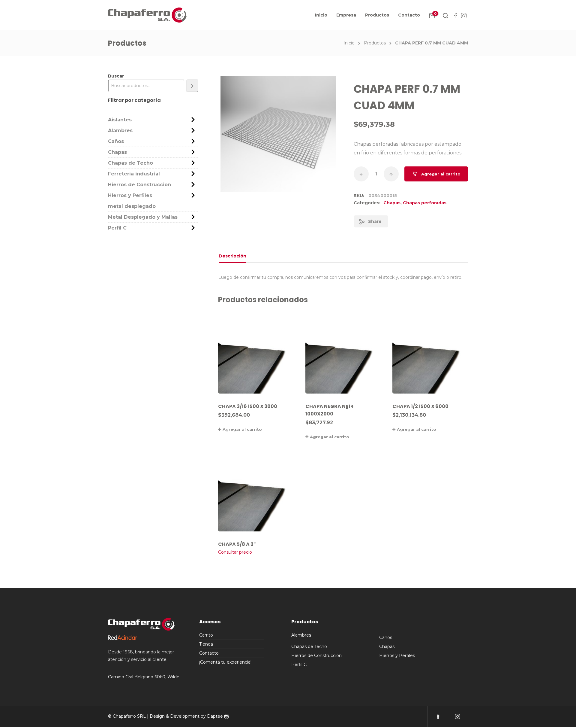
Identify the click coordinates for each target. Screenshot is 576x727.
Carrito (206, 635)
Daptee (215, 716)
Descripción (232, 256)
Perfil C (117, 228)
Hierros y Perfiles (130, 195)
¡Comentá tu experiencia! (225, 662)
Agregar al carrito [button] (242, 429)
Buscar (116, 76)
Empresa (346, 15)
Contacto (409, 15)
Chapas (391, 202)
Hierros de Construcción (139, 184)
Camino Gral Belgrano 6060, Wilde (143, 677)
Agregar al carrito (440, 174)
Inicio (321, 15)
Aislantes (120, 120)
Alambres (120, 130)
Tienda (206, 644)
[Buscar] (192, 86)
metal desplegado (132, 206)
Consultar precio (235, 552)
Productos (377, 15)
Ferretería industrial (134, 174)
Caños (116, 141)
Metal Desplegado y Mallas (143, 217)
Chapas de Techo (130, 163)
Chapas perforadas (424, 202)
